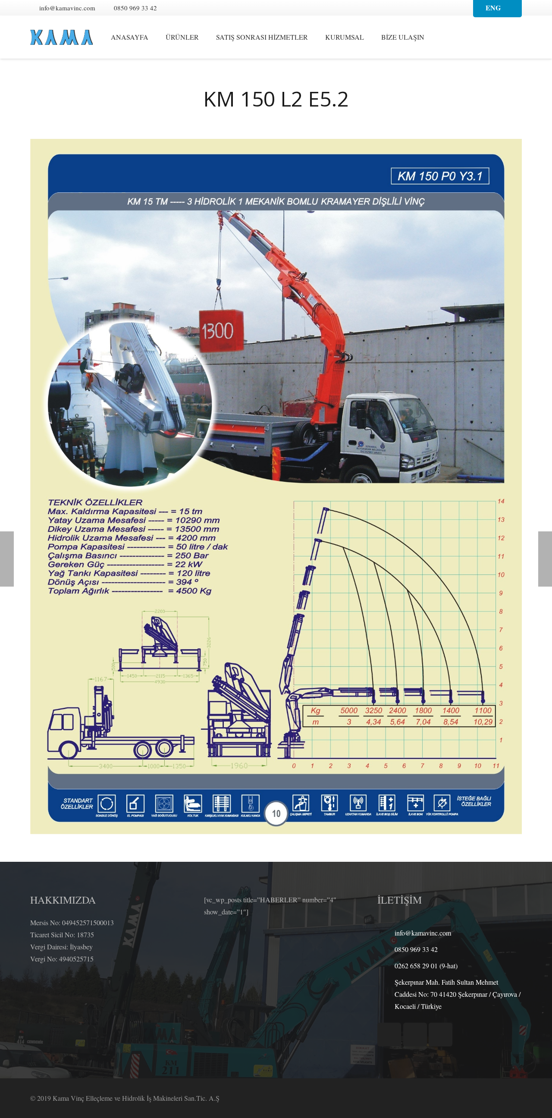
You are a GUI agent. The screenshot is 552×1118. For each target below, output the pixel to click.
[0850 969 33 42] (386, 949)
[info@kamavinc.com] (386, 933)
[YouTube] (190, 8)
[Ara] (448, 37)
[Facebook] (174, 8)
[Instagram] (205, 8)
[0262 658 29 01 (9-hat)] (386, 965)
